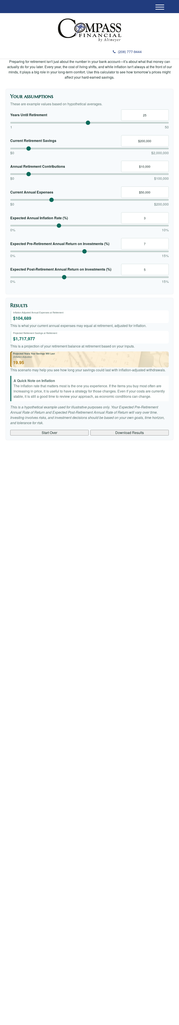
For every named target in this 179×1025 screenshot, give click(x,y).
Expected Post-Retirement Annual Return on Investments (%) (60, 269)
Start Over (49, 432)
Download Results (129, 432)
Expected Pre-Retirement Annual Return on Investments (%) (59, 243)
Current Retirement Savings (33, 140)
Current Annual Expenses (31, 192)
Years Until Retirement (28, 114)
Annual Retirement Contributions (37, 166)
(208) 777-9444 (130, 51)
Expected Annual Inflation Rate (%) (39, 218)
